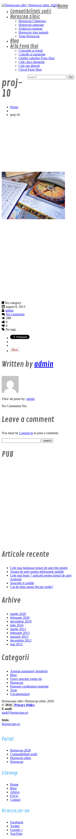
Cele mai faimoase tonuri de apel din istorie (39, 568)
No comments (15, 314)
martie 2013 (18, 629)
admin (9, 310)
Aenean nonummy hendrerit (29, 671)
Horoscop (16, 682)
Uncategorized (20, 694)
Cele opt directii (29, 66)
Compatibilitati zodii (30, 11)
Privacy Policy (24, 705)
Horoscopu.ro (11, 724)
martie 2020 (18, 614)
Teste (13, 690)
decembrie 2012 (20, 640)
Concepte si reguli (31, 50)
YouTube (16, 833)
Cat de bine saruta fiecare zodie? (31, 587)
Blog (14, 41)
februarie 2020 (20, 617)
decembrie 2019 (20, 621)
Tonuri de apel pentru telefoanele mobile (37, 571)
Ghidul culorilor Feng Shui (36, 58)
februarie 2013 (20, 633)
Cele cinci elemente (32, 62)
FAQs (14, 796)
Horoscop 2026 (20, 750)
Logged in (26, 433)
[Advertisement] (38, 144)
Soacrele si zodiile (22, 583)
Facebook (16, 822)
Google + (16, 830)
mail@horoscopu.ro (15, 712)
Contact (15, 799)
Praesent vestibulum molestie (29, 686)
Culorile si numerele (32, 54)
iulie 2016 (16, 625)
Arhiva (14, 792)
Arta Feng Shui (24, 46)
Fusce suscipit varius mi (26, 679)
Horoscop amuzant (31, 25)
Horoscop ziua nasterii (33, 32)
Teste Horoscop (29, 36)
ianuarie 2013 (19, 636)
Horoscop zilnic (25, 17)
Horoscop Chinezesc (32, 21)
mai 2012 (16, 644)
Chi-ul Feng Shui (30, 69)
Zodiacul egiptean (30, 28)
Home (62, 6)
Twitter (15, 826)
